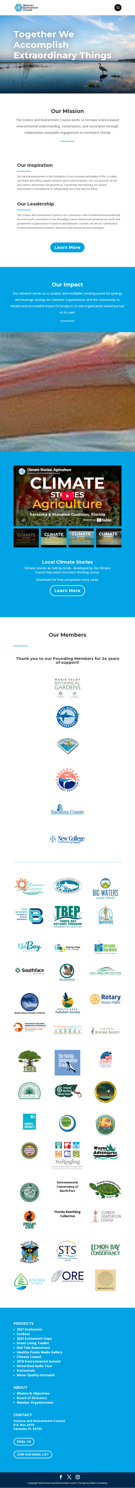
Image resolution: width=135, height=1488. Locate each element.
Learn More (67, 247)
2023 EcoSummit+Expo (34, 1338)
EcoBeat (23, 1334)
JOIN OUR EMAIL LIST (33, 1454)
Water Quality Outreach (35, 1375)
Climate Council (29, 1357)
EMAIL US (24, 1441)
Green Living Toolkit (33, 1343)
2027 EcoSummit (29, 1329)
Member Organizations (35, 1402)
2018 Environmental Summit (39, 1361)
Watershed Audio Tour (34, 1366)
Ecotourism (26, 1370)
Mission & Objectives (33, 1393)
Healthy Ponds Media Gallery (39, 1352)
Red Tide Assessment (33, 1347)
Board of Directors (32, 1398)
